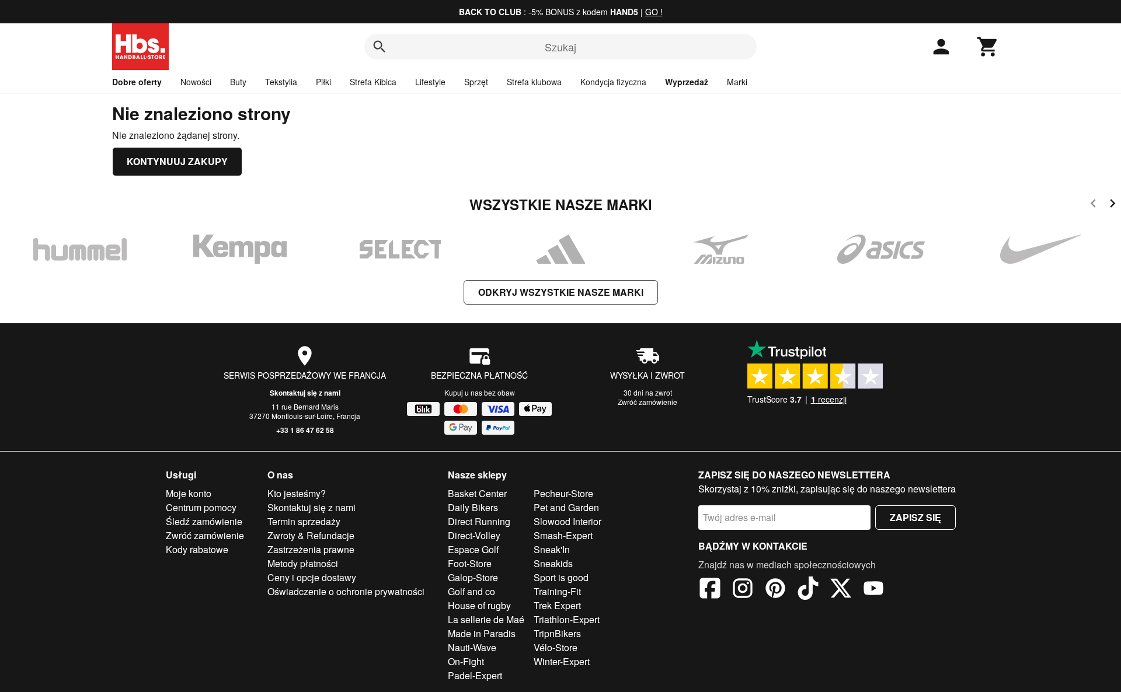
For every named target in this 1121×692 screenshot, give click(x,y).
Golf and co (471, 591)
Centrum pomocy (201, 507)
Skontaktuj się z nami (305, 392)
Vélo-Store (555, 647)
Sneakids (553, 563)
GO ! (654, 12)
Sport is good (561, 577)
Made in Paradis (482, 633)
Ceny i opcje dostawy (311, 577)
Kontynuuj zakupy (177, 161)
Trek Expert (557, 605)
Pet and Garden (566, 507)
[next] (1112, 205)
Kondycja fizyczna (613, 82)
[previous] (1093, 205)
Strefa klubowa (534, 82)
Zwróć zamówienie (647, 402)
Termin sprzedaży (303, 521)
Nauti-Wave (472, 647)
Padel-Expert (475, 675)
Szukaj (560, 46)
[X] (840, 589)
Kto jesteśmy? (296, 493)
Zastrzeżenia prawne (310, 549)
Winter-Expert (562, 661)
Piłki (323, 82)
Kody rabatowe (197, 549)
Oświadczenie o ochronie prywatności (345, 591)
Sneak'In (552, 549)
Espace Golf (473, 549)
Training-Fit (557, 591)
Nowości (195, 82)
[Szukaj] (379, 47)
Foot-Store (470, 563)
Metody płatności (302, 563)
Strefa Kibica (373, 82)
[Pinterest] (775, 589)
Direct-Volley (474, 535)
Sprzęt (476, 82)
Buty (238, 82)
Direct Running (479, 521)
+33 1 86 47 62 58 (305, 430)
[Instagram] (742, 589)
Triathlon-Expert (567, 619)
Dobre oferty (137, 82)
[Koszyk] (988, 46)
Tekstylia (281, 82)
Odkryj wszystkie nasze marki (560, 292)
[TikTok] (808, 589)
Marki (737, 82)
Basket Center (477, 493)
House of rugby (479, 605)
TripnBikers (557, 633)
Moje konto (188, 493)
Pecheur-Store (563, 493)
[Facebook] (710, 589)
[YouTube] (873, 589)
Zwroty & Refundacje (310, 535)
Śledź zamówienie (204, 521)
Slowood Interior (567, 521)
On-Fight (466, 661)
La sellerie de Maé (486, 619)
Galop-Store (473, 577)
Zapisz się (915, 517)
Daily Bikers (473, 507)
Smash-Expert (563, 535)
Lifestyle (430, 82)
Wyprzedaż (686, 82)
